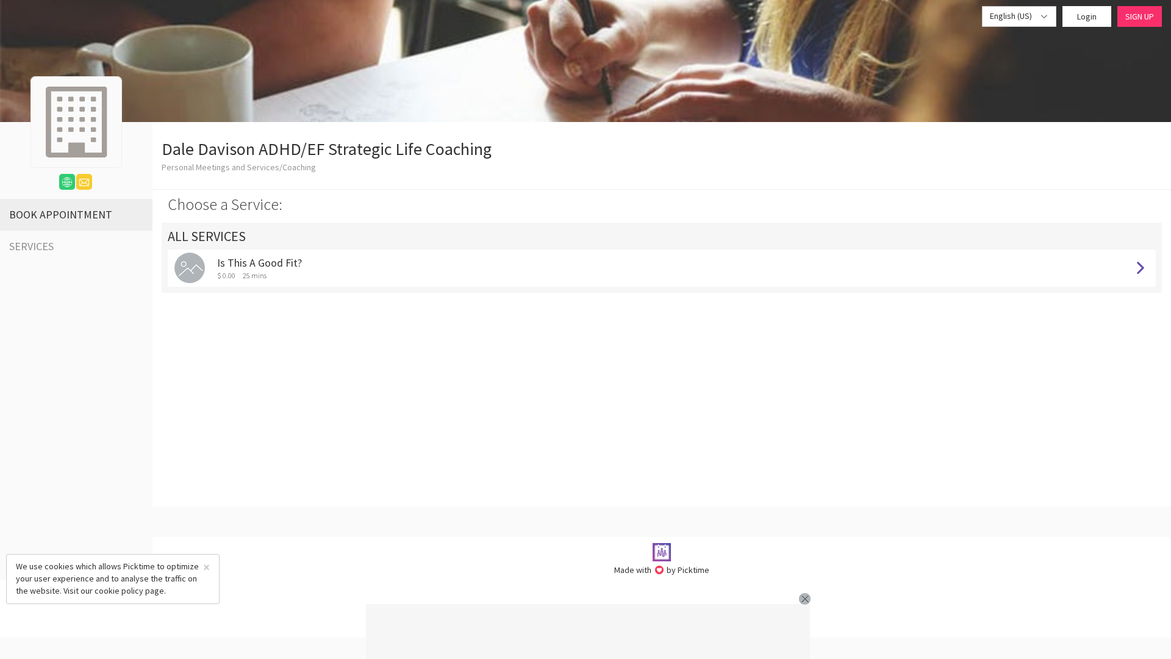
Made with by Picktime (662, 569)
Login (1087, 16)
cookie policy (119, 590)
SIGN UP (1139, 16)
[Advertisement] (588, 631)
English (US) (1012, 15)
